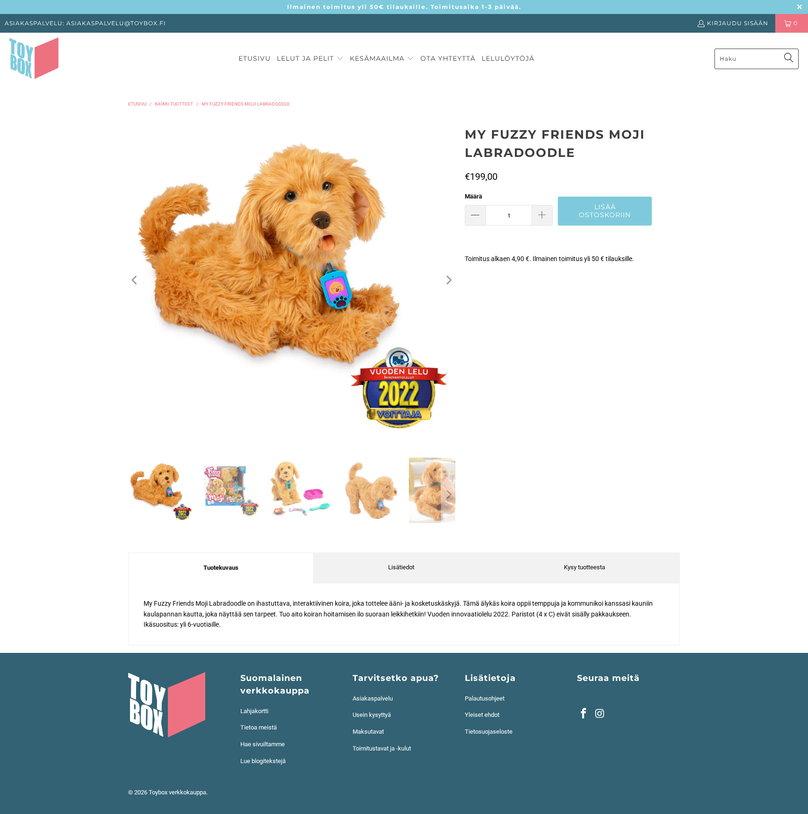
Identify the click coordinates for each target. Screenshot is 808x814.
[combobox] (756, 59)
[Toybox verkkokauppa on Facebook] (584, 714)
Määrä (473, 196)
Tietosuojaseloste (488, 731)
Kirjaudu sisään (737, 23)
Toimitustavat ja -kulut (382, 748)
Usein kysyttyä (372, 714)
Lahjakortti (254, 711)
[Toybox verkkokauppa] (33, 58)
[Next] (448, 280)
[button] (310, 59)
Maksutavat (368, 731)
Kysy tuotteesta (584, 567)
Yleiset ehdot (482, 714)
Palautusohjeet (485, 698)
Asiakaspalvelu (373, 698)
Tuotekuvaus (220, 567)
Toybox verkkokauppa (177, 792)
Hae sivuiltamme (262, 744)
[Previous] (135, 280)
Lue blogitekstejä (263, 760)
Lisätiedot (401, 567)
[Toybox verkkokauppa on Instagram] (600, 714)
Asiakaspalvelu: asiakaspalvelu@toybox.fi (85, 23)
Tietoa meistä (258, 727)
